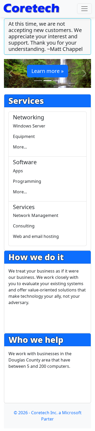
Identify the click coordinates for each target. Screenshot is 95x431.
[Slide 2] (47, 81)
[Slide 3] (57, 81)
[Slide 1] (38, 81)
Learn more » (47, 71)
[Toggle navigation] (84, 8)
